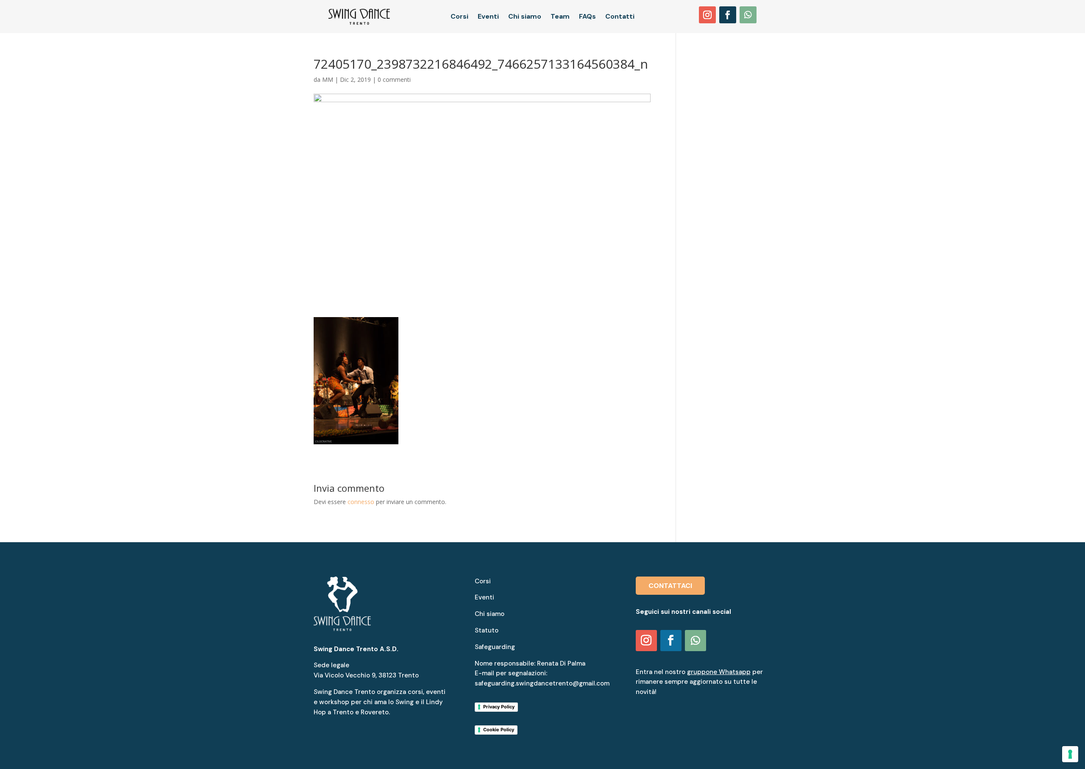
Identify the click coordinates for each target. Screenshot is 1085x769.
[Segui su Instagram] (707, 14)
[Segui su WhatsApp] (748, 14)
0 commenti (394, 79)
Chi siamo (524, 17)
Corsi (459, 17)
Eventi (488, 17)
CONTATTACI (670, 585)
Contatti (619, 17)
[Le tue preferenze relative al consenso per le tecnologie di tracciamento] (1070, 754)
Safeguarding (495, 647)
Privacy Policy (499, 707)
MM (327, 79)
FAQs (587, 17)
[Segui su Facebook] (727, 14)
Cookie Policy (498, 730)
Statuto (486, 630)
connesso (361, 502)
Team (560, 17)
